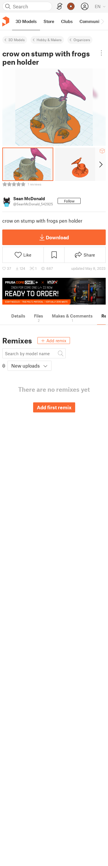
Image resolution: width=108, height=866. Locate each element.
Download (57, 237)
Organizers (81, 40)
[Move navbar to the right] (102, 21)
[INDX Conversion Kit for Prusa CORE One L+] (54, 291)
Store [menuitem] (48, 21)
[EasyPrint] (59, 6)
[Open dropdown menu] (101, 52)
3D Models (16, 40)
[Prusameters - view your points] (71, 6)
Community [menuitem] (91, 21)
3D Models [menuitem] (26, 21)
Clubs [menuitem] (67, 21)
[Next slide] (100, 164)
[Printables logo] (5, 21)
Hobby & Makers (49, 40)
